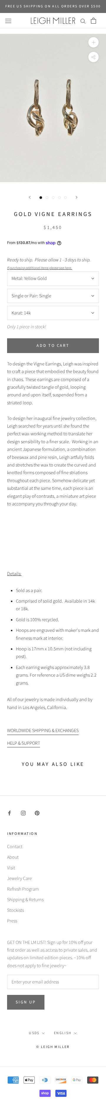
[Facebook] (9, 813)
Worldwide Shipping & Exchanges (43, 730)
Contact (14, 846)
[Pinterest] (37, 813)
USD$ (34, 1033)
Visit (11, 868)
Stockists (15, 910)
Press (12, 921)
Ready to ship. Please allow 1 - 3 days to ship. (49, 264)
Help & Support (23, 743)
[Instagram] (23, 813)
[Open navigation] (8, 20)
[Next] (76, 197)
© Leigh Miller (53, 1046)
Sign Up (26, 1002)
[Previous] (30, 197)
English (63, 1033)
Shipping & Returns (25, 899)
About (13, 857)
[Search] (83, 20)
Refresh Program (23, 889)
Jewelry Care (19, 878)
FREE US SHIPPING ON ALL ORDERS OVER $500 (53, 6)
